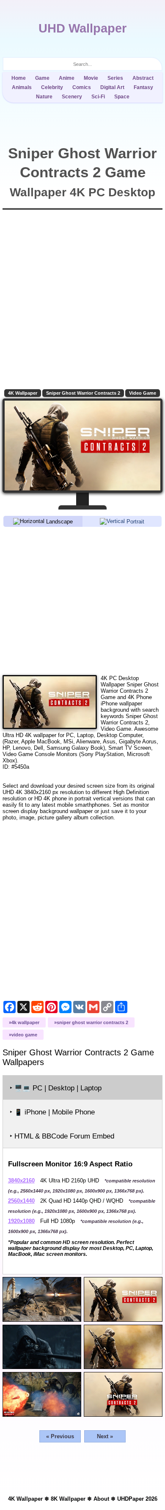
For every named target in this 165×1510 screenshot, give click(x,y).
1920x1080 (21, 1221)
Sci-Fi (98, 97)
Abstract (143, 78)
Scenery (72, 97)
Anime (66, 78)
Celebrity (52, 87)
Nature (44, 97)
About (101, 1499)
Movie (91, 78)
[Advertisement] (83, 600)
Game (42, 78)
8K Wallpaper (68, 1499)
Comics (81, 87)
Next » (105, 1436)
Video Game (142, 393)
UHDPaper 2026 (137, 1499)
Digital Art (112, 87)
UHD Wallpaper (82, 28)
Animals (22, 87)
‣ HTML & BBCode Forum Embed (62, 1136)
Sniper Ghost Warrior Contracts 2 (83, 393)
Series (115, 78)
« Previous (60, 1436)
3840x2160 (21, 1180)
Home (18, 78)
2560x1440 (21, 1201)
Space (121, 97)
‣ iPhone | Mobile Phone (52, 1112)
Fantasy (143, 87)
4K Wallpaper (22, 393)
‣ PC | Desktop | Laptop (56, 1088)
